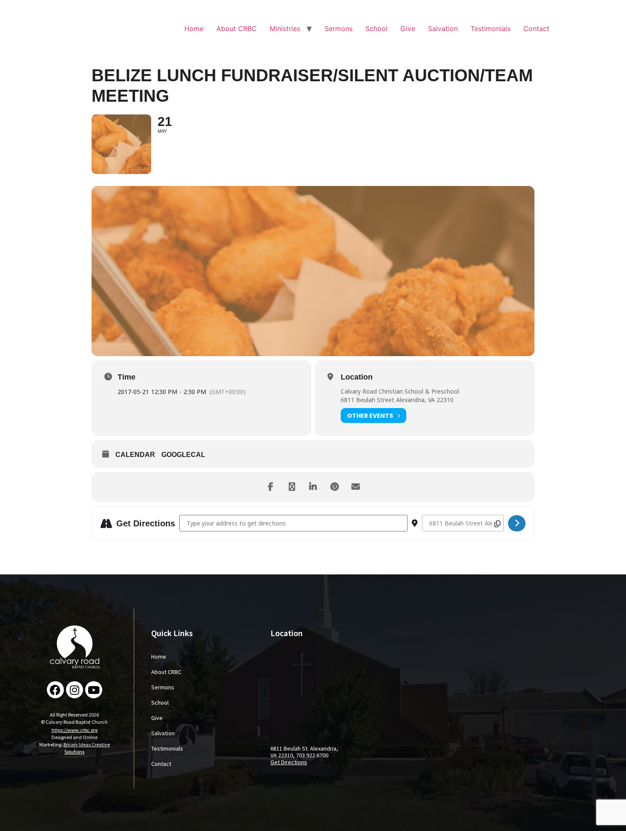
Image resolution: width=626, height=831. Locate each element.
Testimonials (491, 28)
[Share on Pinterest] (334, 486)
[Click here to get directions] (516, 523)
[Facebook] (55, 689)
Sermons (338, 28)
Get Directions (288, 762)
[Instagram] (74, 689)
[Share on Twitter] (291, 486)
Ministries (285, 28)
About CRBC (236, 28)
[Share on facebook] (270, 486)
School (376, 28)
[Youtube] (93, 689)
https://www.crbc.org (75, 730)
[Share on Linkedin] (313, 486)
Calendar (135, 454)
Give (407, 28)
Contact (536, 28)
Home (194, 28)
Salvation (443, 28)
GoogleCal (183, 454)
